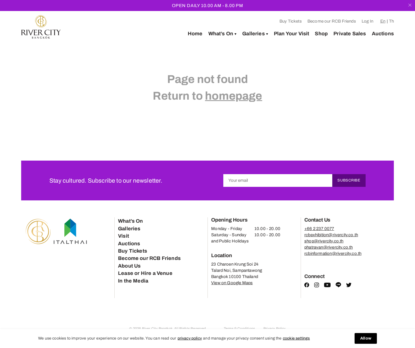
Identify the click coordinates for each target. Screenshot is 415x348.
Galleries (253, 33)
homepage (233, 96)
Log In (367, 21)
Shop (321, 33)
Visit (123, 236)
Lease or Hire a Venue (145, 273)
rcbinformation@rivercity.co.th (332, 253)
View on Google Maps (232, 283)
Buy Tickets (290, 21)
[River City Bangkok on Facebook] (306, 286)
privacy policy (190, 338)
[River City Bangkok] (41, 27)
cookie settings (296, 338)
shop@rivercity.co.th (324, 241)
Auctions (383, 33)
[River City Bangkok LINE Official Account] (338, 286)
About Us (129, 266)
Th (391, 21)
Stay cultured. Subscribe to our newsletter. (105, 181)
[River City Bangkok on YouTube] (327, 286)
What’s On (220, 33)
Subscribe (349, 180)
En (382, 21)
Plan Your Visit (291, 33)
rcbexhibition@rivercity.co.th (331, 235)
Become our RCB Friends (331, 21)
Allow (365, 338)
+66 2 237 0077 (319, 228)
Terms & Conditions (239, 329)
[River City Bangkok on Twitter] (348, 286)
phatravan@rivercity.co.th (328, 247)
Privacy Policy (274, 329)
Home (195, 33)
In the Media (133, 281)
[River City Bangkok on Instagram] (316, 286)
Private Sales (349, 33)
